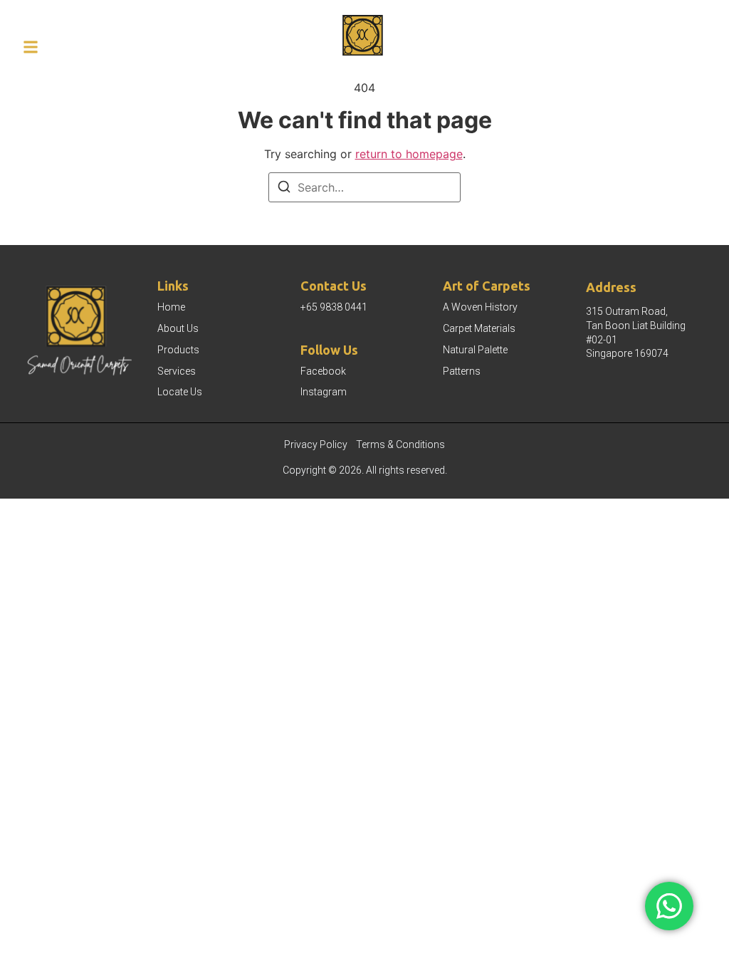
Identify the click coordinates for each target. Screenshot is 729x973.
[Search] (284, 189)
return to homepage (409, 154)
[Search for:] (364, 187)
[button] (30, 47)
